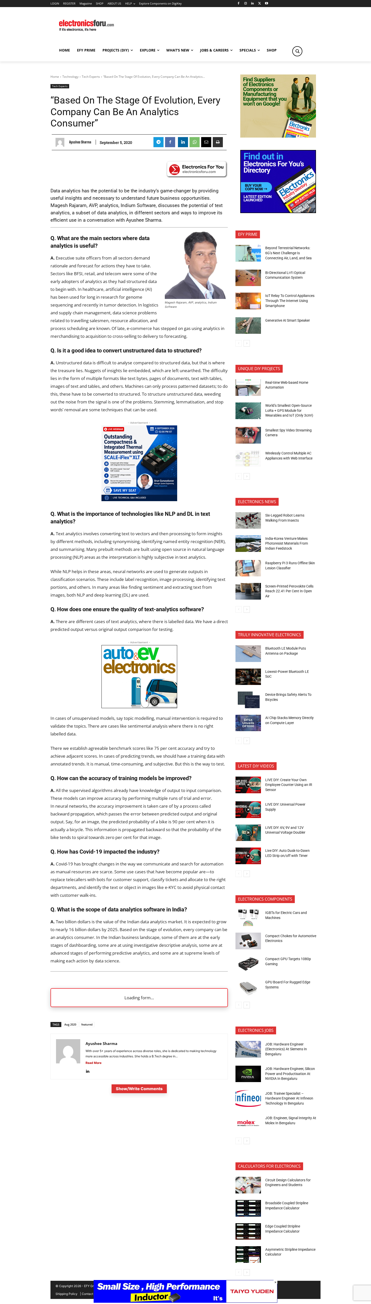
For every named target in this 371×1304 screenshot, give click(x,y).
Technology (70, 76)
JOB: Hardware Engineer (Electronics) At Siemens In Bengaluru (286, 1049)
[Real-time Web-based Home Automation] (248, 387)
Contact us (89, 1294)
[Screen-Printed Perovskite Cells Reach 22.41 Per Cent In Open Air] (248, 591)
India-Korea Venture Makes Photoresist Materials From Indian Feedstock (286, 543)
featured (87, 1024)
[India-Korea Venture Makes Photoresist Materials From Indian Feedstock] (248, 543)
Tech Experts (91, 76)
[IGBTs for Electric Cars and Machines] (248, 918)
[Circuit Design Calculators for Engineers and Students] (248, 1185)
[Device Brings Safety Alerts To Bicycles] (248, 700)
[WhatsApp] (195, 142)
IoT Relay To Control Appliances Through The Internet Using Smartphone (289, 301)
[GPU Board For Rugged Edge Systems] (248, 987)
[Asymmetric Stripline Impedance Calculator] (248, 1254)
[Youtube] (267, 4)
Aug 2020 (70, 1024)
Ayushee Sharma (80, 142)
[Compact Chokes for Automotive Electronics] (248, 941)
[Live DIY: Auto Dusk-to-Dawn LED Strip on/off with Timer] (248, 856)
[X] (259, 4)
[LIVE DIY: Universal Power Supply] (248, 809)
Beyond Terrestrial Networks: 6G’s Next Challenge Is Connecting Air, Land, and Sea (288, 253)
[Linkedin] (252, 4)
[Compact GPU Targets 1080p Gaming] (248, 964)
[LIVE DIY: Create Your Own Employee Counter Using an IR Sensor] (248, 785)
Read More (93, 1063)
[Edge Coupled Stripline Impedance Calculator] (248, 1231)
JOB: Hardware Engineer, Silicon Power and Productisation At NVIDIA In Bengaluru (290, 1074)
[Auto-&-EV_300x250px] (139, 706)
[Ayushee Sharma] (61, 142)
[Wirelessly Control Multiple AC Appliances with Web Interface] (248, 458)
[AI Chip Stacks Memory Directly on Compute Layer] (248, 723)
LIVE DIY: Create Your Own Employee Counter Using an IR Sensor (288, 785)
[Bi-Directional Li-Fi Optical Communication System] (248, 278)
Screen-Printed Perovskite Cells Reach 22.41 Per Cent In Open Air (289, 591)
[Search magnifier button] (297, 51)
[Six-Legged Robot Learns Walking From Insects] (248, 520)
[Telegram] (158, 142)
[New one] (139, 499)
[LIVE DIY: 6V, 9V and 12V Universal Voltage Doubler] (248, 833)
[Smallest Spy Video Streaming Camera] (248, 435)
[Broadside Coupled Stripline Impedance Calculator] (248, 1208)
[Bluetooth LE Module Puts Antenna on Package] (248, 653)
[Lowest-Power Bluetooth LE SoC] (248, 677)
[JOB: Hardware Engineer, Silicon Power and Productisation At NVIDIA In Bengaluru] (248, 1074)
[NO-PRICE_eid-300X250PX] (278, 136)
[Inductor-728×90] (185, 1301)
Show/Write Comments (139, 1088)
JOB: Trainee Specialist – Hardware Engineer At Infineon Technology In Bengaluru (289, 1098)
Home (54, 76)
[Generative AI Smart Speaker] (248, 325)
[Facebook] (238, 4)
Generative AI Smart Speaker (287, 320)
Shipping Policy (66, 1294)
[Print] (218, 142)
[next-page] (247, 343)
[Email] (206, 142)
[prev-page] (238, 343)
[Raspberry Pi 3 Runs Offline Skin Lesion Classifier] (248, 568)
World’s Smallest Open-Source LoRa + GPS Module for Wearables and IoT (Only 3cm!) (289, 410)
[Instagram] (245, 4)
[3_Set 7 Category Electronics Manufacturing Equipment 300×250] (278, 212)
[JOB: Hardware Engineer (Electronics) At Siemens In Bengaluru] (248, 1049)
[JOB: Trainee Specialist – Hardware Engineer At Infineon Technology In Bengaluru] (248, 1098)
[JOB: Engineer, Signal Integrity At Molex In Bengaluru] (248, 1123)
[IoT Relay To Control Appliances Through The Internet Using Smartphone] (248, 301)
